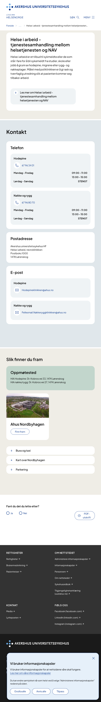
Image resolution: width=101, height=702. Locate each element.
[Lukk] (93, 658)
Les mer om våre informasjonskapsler (30, 672)
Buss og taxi (23, 450)
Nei (25, 513)
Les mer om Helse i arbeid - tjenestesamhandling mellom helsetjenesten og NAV (38, 96)
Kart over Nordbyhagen (30, 460)
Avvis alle (41, 691)
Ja (12, 513)
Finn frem (20, 431)
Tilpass (60, 691)
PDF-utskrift (87, 515)
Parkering (22, 469)
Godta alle (20, 691)
